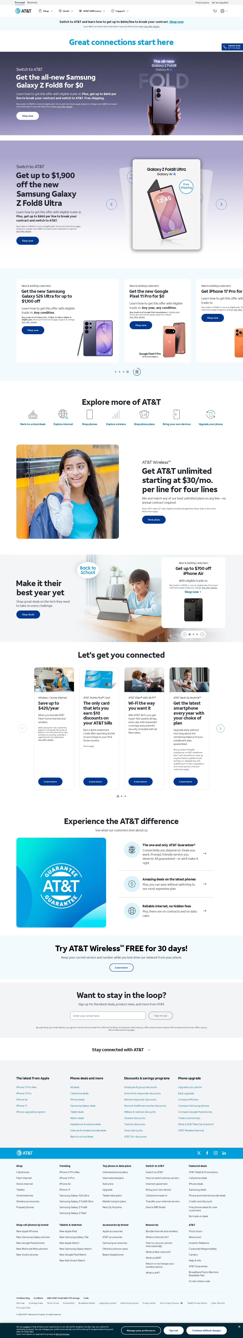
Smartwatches (24, 1195)
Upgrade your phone (211, 424)
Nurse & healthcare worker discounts (145, 1105)
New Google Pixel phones (30, 1243)
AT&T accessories (112, 1237)
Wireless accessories (27, 1201)
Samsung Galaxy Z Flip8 (72, 1213)
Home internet (24, 1183)
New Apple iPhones (27, 1231)
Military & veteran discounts (140, 1111)
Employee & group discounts (140, 1087)
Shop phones (89, 424)
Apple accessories (113, 1231)
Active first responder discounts (142, 1093)
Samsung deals (197, 1189)
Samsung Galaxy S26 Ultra (74, 1195)
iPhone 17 (21, 1105)
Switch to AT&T (154, 1172)
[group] (35, 1166)
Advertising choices (129, 1303)
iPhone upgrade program (30, 1111)
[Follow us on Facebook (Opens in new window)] (207, 1153)
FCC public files (23, 1307)
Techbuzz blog (23, 1298)
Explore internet (63, 424)
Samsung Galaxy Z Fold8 (73, 1207)
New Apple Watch (69, 1243)
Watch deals (77, 1118)
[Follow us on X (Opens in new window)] (199, 1153)
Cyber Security (218, 1303)
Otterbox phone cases (115, 1248)
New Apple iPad (68, 1231)
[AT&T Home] (23, 11)
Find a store (202, 2)
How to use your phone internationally (159, 1244)
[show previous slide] (184, 634)
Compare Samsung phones (193, 1105)
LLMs (86, 1298)
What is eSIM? (153, 1257)
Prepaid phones (25, 1207)
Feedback (38, 1298)
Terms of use (53, 1303)
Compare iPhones (188, 1099)
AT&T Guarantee (198, 1266)
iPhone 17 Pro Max (26, 1087)
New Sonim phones (27, 1254)
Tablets (20, 1189)
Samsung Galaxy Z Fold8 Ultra (76, 1201)
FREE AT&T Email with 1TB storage (63, 1298)
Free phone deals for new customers (203, 1208)
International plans (113, 1178)
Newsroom (195, 1237)
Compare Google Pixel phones (195, 1111)
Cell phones (22, 1172)
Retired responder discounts (140, 1099)
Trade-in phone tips (189, 1118)
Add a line (108, 1183)
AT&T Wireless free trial (191, 1130)
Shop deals (28, 614)
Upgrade (107, 1189)
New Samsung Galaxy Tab (74, 1237)
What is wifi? (153, 1272)
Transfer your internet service (162, 1201)
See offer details (151, 26)
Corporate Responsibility (203, 1248)
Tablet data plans (112, 1195)
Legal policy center (107, 1303)
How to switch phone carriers (162, 1178)
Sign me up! (160, 1015)
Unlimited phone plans (115, 1172)
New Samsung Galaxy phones (33, 1237)
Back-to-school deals (33, 424)
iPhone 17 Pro (23, 1093)
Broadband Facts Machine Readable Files (203, 1273)
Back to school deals (81, 1136)
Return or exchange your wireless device (160, 1265)
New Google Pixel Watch (73, 1254)
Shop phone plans (144, 424)
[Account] (224, 11)
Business (32, 2)
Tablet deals (77, 1111)
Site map (20, 1303)
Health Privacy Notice (197, 1303)
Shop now (27, 115)
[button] (137, 372)
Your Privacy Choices (169, 1303)
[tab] (115, 371)
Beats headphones (113, 1254)
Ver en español (220, 2)
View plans (154, 519)
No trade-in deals (198, 1216)
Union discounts (133, 1130)
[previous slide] (111, 204)
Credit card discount (200, 1201)
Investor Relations (199, 1243)
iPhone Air (22, 1099)
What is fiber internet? (158, 1252)
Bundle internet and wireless (162, 1231)
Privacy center (149, 1303)
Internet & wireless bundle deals (88, 1130)
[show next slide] (202, 634)
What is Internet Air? (157, 1237)
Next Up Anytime (112, 1207)
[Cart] (215, 11)
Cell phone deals (79, 1093)
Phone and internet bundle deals (207, 1195)
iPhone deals (77, 1099)
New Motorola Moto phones (32, 1248)
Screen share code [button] (199, 1281)
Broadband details (86, 1303)
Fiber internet (24, 1178)
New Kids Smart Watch (72, 1260)
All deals (74, 1087)
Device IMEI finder (156, 1207)
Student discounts (134, 1118)
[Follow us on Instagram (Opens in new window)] (215, 1153)
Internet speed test (157, 1183)
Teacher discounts (134, 1124)
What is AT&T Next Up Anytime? (196, 1124)
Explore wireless (116, 424)
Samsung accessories (115, 1243)
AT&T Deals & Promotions (203, 1172)
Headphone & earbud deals (85, 1124)
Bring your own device (158, 1189)
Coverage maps (36, 1303)
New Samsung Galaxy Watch (75, 1248)
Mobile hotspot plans (114, 1201)
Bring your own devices (177, 424)
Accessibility (68, 1303)
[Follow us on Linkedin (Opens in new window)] (224, 1153)
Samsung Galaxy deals (83, 1105)
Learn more (50, 781)
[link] (204, 853)
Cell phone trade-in (156, 1195)
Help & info (195, 1260)
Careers (193, 1254)
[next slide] (221, 204)
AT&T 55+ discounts (135, 1136)
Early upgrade (186, 1093)
